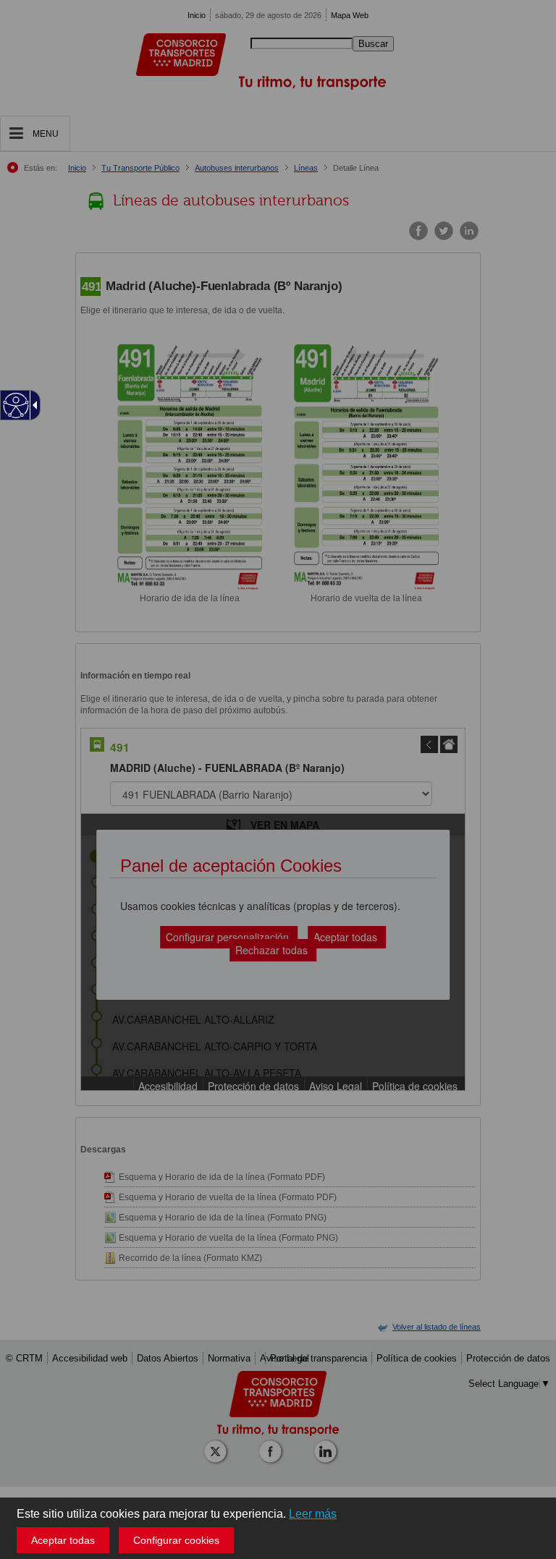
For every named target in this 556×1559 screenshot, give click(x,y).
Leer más (313, 1514)
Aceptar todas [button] (63, 1540)
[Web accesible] (16, 405)
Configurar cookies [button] (176, 1540)
